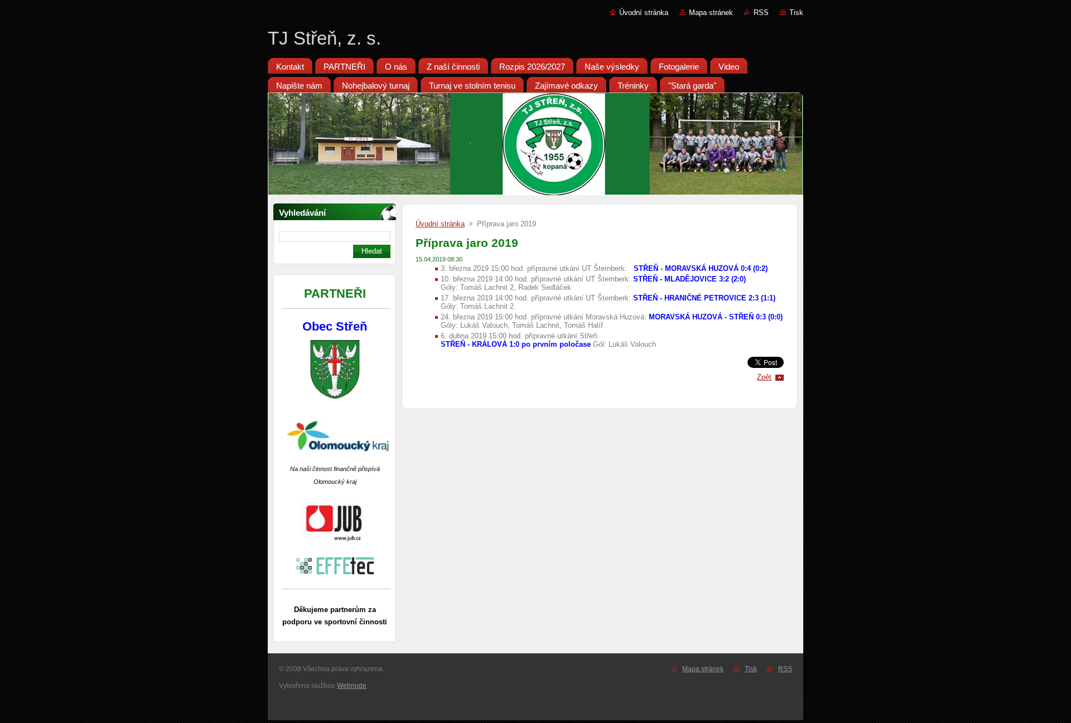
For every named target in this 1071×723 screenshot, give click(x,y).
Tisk (796, 12)
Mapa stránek (711, 12)
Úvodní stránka (643, 12)
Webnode (351, 686)
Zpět (764, 377)
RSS (761, 12)
